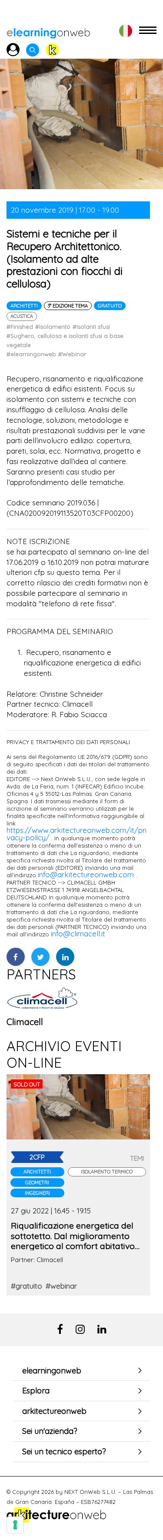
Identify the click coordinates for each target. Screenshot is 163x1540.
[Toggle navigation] (147, 30)
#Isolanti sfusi (91, 326)
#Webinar (72, 354)
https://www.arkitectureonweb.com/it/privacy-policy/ (76, 833)
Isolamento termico (107, 1172)
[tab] (81, 1371)
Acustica (21, 316)
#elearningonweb (31, 354)
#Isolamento (52, 326)
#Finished (20, 326)
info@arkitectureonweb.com (86, 874)
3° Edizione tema (68, 306)
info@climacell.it (78, 933)
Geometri (37, 1182)
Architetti (24, 306)
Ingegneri (37, 1193)
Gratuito (110, 306)
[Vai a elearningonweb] (48, 30)
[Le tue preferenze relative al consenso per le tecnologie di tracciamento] (15, 1525)
